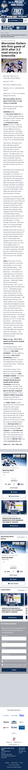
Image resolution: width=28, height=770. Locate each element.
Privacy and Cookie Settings (14, 767)
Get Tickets (14, 20)
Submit (14, 670)
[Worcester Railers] (3, 20)
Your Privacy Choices (14, 765)
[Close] (25, 3)
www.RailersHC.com (14, 441)
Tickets (15, 492)
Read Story (14, 526)
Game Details (15, 496)
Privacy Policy (14, 762)
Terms (21, 762)
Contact (7, 762)
